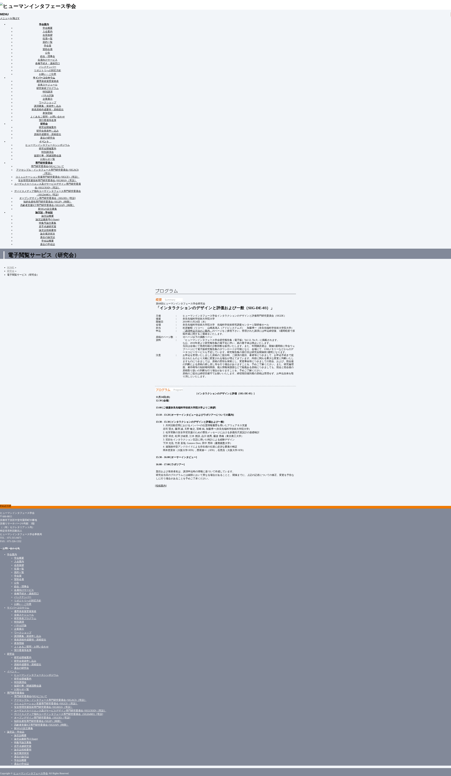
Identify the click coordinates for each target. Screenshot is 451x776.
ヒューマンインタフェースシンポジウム (47, 145)
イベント (13, 671)
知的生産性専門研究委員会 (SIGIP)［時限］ (47, 201)
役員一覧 (47, 38)
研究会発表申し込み (47, 130)
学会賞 (47, 45)
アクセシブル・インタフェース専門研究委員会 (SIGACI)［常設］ (50, 700)
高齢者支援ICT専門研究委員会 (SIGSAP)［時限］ (47, 205)
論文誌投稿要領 (47, 230)
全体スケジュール (47, 84)
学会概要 (47, 28)
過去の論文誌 (47, 237)
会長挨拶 (47, 35)
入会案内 (47, 31)
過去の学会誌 (47, 244)
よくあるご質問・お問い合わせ (47, 116)
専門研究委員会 (15, 692)
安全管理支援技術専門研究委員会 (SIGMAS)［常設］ (47, 180)
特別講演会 (47, 152)
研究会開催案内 (47, 127)
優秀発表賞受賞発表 (47, 81)
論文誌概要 (47, 215)
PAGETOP (5, 505)
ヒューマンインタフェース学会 (30, 773)
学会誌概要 (47, 240)
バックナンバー (47, 66)
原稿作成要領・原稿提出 (47, 134)
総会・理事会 (47, 56)
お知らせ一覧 (47, 159)
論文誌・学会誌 (15, 731)
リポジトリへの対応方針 (47, 70)
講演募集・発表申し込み (47, 106)
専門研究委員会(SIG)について (47, 166)
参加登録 (47, 113)
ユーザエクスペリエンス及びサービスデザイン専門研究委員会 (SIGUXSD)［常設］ (60, 710)
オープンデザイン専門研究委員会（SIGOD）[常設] (47, 198)
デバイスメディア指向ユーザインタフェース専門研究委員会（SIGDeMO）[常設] (58, 714)
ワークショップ (47, 102)
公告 (47, 52)
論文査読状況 (47, 233)
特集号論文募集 (47, 223)
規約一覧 (47, 42)
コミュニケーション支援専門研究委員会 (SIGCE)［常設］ (47, 176)
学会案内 (12, 554)
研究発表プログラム (47, 88)
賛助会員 (47, 49)
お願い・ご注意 (47, 74)
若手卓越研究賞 (47, 226)
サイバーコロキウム (18, 607)
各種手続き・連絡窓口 (47, 63)
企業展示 (47, 98)
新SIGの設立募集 (47, 208)
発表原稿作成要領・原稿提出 (48, 109)
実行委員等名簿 (47, 120)
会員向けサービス (47, 59)
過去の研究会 (47, 137)
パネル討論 (47, 95)
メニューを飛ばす (10, 18)
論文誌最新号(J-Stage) (47, 219)
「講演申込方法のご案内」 (197, 330)
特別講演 (47, 91)
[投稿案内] (161, 485)
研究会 (10, 653)
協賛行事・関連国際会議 (47, 155)
